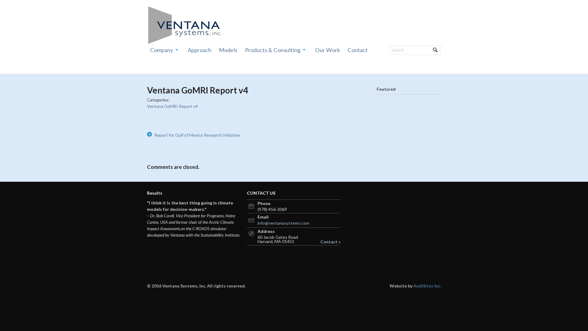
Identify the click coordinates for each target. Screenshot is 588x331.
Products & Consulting (272, 50)
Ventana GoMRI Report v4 (172, 106)
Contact (358, 50)
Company (161, 50)
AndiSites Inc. (427, 285)
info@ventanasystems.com (283, 223)
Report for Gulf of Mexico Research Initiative (193, 135)
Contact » (330, 241)
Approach (199, 50)
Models (228, 50)
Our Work (327, 50)
